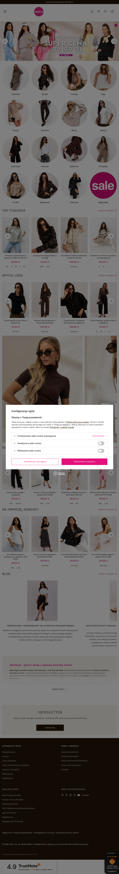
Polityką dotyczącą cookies (77, 422)
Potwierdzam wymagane (35, 461)
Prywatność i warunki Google (62, 427)
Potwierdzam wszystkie (84, 461)
